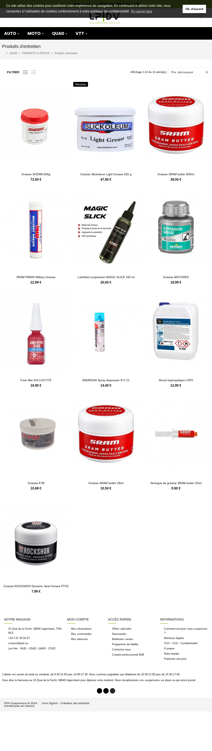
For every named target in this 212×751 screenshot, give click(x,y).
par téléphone (128, 674)
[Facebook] (99, 691)
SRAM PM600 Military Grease (35, 277)
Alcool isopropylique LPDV (176, 380)
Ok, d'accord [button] (194, 9)
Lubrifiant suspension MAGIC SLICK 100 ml (106, 277)
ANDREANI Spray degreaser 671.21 (106, 380)
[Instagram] (112, 691)
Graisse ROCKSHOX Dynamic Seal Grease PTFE (36, 586)
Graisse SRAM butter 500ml (176, 174)
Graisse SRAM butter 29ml (105, 483)
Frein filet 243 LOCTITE (36, 380)
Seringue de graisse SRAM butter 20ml (175, 483)
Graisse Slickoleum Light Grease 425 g (105, 174)
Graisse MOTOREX (176, 277)
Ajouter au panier (36, 167)
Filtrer (13, 72)
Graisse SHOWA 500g (36, 174)
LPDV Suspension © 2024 (46, 704)
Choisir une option (106, 270)
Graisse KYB (36, 483)
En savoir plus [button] (141, 11)
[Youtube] (106, 691)
